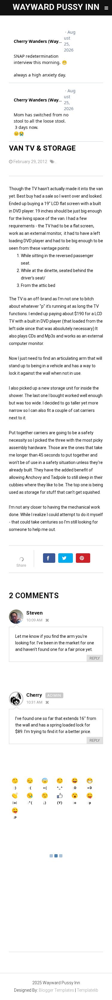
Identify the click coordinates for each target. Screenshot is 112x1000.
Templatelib (87, 990)
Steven (34, 613)
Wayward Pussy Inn (56, 7)
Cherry (34, 695)
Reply (95, 658)
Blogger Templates (56, 990)
